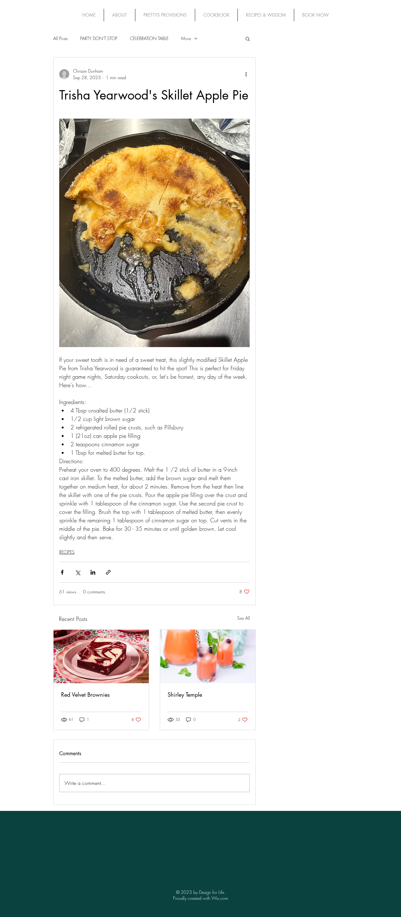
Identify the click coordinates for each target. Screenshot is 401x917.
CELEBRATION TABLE (149, 38)
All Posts (60, 38)
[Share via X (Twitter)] (78, 572)
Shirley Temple (185, 694)
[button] (248, 38)
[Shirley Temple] (207, 656)
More (186, 38)
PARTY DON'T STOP (98, 38)
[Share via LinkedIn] (93, 572)
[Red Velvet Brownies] (101, 656)
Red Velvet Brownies (85, 694)
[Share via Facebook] (62, 572)
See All (243, 618)
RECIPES (67, 552)
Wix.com (219, 898)
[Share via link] (108, 572)
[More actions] (246, 74)
